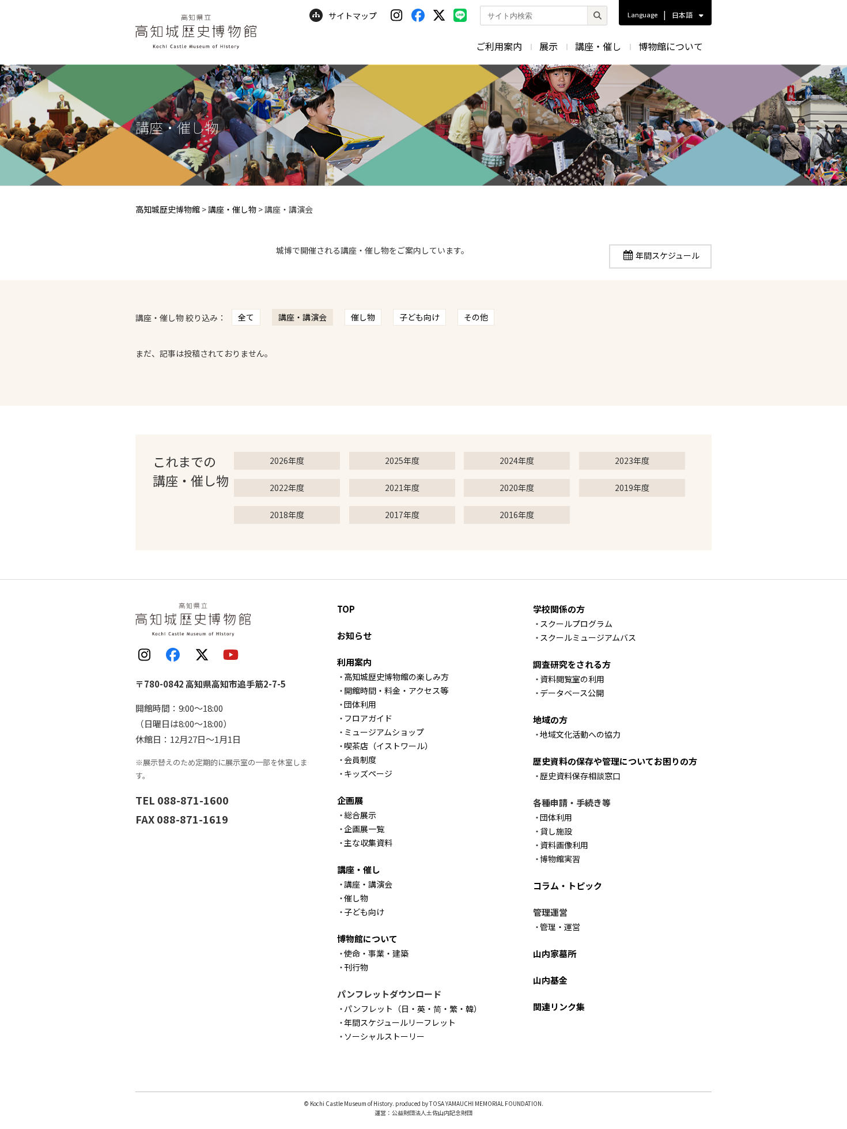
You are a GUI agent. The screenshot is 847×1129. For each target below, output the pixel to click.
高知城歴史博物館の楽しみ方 (396, 676)
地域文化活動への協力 (580, 734)
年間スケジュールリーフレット (400, 1022)
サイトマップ (352, 15)
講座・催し (598, 46)
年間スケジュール (667, 255)
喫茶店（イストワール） (388, 746)
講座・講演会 (302, 317)
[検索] (597, 15)
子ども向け (419, 317)
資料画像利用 (564, 845)
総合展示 (360, 815)
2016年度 (517, 514)
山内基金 (550, 980)
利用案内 (354, 662)
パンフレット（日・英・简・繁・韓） (413, 1008)
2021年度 (402, 487)
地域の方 (550, 719)
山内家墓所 (554, 953)
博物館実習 (560, 858)
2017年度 (402, 514)
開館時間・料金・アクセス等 (396, 690)
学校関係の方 (559, 609)
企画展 (350, 800)
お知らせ (354, 635)
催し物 (363, 317)
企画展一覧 (364, 829)
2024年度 (517, 460)
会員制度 (360, 759)
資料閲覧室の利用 (572, 679)
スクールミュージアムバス (588, 637)
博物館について (670, 46)
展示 (548, 46)
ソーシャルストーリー (384, 1036)
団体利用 (360, 704)
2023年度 (632, 460)
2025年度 (402, 460)
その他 (476, 317)
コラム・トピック (567, 885)
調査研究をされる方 (572, 664)
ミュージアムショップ (384, 732)
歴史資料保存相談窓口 (580, 775)
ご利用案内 (499, 46)
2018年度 (287, 514)
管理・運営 (560, 926)
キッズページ (368, 773)
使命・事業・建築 (376, 953)
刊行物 (356, 967)
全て (246, 317)
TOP (346, 609)
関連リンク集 (559, 1006)
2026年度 (287, 460)
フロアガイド (368, 718)
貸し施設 (556, 831)
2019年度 (632, 487)
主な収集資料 (368, 842)
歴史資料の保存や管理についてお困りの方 (615, 761)
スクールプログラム (576, 623)
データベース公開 (572, 692)
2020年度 (517, 487)
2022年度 (287, 487)
